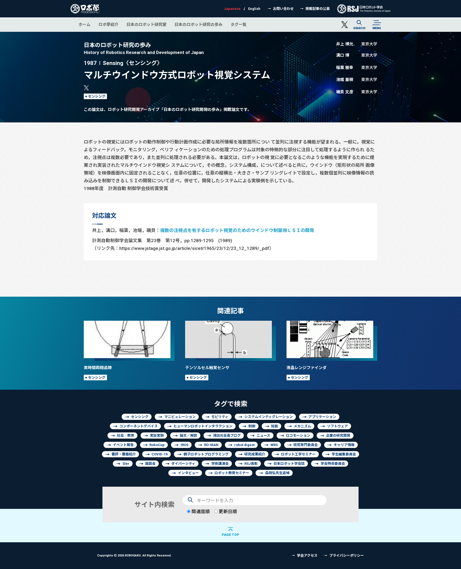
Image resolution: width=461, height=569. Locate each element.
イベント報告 (123, 445)
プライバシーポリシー (346, 555)
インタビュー (188, 473)
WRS (274, 445)
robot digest (244, 445)
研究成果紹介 (254, 454)
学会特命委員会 (333, 463)
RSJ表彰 (251, 463)
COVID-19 (160, 454)
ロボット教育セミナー (231, 473)
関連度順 (200, 511)
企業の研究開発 (338, 435)
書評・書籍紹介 (124, 454)
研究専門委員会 (305, 445)
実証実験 (157, 435)
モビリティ (219, 417)
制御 (251, 426)
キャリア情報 (344, 445)
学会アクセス (307, 555)
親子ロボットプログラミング (206, 454)
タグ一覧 (238, 24)
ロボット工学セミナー (298, 454)
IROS (184, 445)
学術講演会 (220, 463)
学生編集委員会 (344, 454)
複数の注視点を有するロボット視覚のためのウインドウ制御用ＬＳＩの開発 (237, 230)
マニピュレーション (180, 417)
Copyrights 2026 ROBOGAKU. (134, 555)
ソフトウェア (337, 426)
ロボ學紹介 (108, 24)
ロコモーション (298, 435)
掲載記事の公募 (317, 8)
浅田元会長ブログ (227, 435)
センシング (96, 96)
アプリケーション (322, 417)
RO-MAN (211, 445)
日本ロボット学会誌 (289, 463)
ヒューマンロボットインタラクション (202, 426)
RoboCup (157, 445)
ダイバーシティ (183, 463)
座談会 (150, 463)
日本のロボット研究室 (146, 24)
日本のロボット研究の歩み (198, 24)
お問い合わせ (283, 8)
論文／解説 (188, 435)
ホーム (84, 24)
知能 (274, 426)
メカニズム (302, 426)
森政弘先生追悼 (277, 473)
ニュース (263, 435)
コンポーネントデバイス (139, 426)
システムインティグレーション (268, 417)
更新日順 (227, 511)
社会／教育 (125, 435)
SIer (125, 463)
